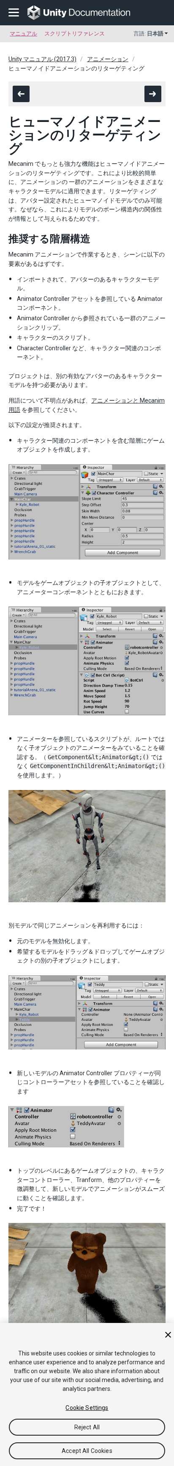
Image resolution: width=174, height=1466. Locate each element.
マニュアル (23, 33)
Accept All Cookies (87, 1450)
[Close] (168, 1334)
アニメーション (107, 59)
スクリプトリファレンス (74, 33)
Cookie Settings (86, 1407)
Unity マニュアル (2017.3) (42, 59)
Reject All (87, 1427)
